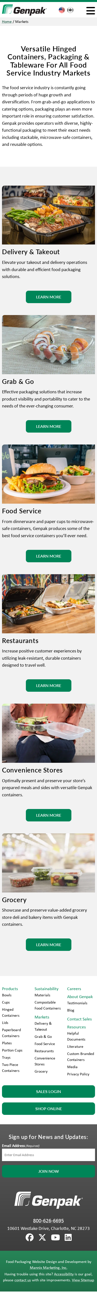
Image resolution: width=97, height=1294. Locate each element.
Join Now (48, 1171)
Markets (42, 1017)
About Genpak (80, 997)
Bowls (6, 995)
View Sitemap (83, 1280)
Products (10, 989)
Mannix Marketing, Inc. (48, 1267)
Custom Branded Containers (80, 1056)
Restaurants (44, 1050)
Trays (6, 1057)
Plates (7, 1043)
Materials (42, 995)
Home (7, 21)
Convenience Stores (45, 1061)
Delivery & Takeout (43, 1026)
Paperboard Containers (11, 1032)
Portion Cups (12, 1050)
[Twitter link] (42, 1238)
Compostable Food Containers (48, 1005)
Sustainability (46, 989)
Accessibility (64, 1274)
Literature (75, 1046)
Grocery (41, 1071)
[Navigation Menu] (90, 10)
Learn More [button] (48, 297)
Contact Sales (79, 1019)
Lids (5, 1022)
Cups (6, 1002)
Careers (74, 989)
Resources (76, 1027)
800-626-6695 (48, 1220)
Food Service (45, 1043)
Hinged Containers (10, 1012)
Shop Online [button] (48, 1108)
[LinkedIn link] (68, 1238)
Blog (70, 1010)
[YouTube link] (55, 1238)
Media (72, 1066)
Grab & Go (43, 1036)
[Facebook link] (30, 1238)
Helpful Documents (76, 1036)
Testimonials (77, 1003)
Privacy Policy (78, 1074)
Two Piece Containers (10, 1067)
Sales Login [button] (48, 1091)
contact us (22, 1280)
